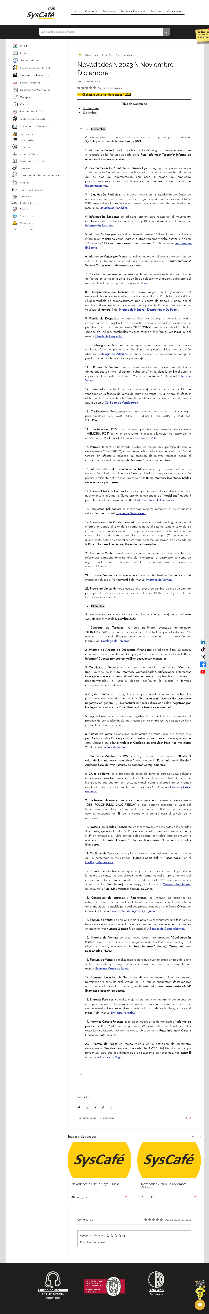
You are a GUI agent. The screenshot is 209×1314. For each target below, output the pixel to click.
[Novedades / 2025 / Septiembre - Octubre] (169, 1160)
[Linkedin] (203, 642)
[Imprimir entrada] (111, 1107)
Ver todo (196, 1136)
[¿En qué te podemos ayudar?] (166, 32)
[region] (39, 60)
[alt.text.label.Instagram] (203, 657)
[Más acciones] (189, 55)
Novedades (83, 1097)
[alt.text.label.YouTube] (203, 672)
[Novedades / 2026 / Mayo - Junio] (99, 1160)
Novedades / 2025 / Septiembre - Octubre (165, 1185)
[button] (134, 129)
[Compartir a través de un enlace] (102, 1107)
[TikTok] (203, 649)
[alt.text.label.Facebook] (203, 664)
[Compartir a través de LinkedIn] (94, 1107)
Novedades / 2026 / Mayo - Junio (95, 1184)
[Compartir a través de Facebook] (78, 1107)
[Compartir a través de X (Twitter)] (86, 1107)
